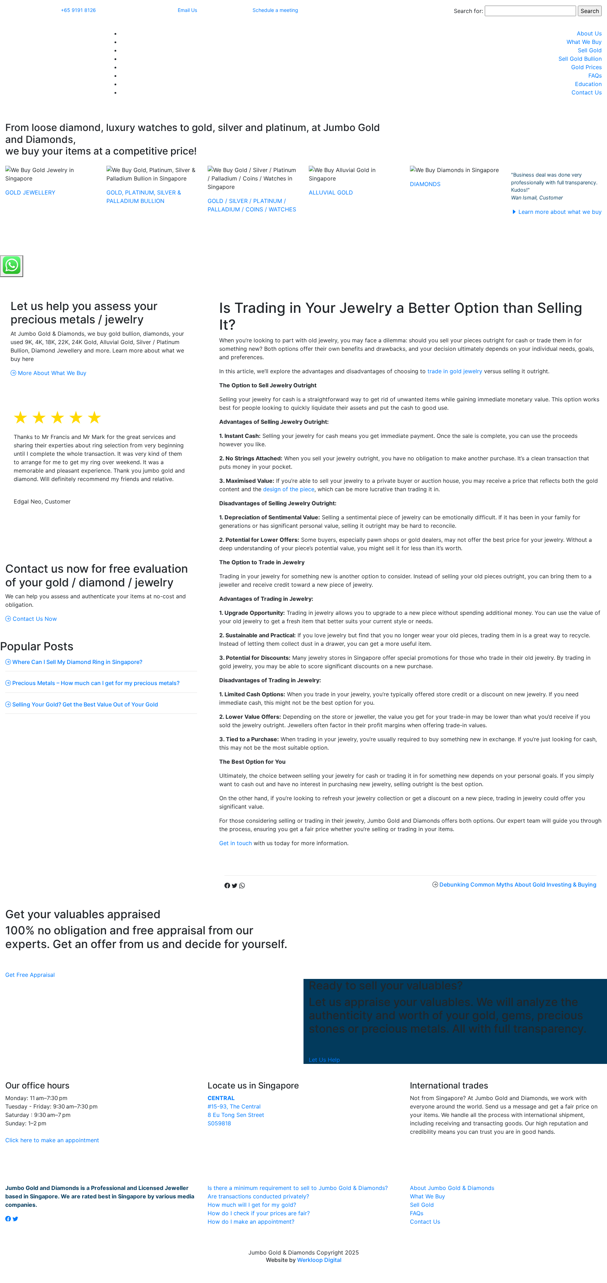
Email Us (187, 10)
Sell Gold (590, 50)
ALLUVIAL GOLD (331, 192)
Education (588, 83)
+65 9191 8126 (78, 10)
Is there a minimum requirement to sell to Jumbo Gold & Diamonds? (298, 1187)
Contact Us (587, 92)
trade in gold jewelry (454, 371)
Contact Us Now (34, 618)
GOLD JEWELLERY (30, 192)
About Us (589, 33)
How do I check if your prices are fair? (259, 1213)
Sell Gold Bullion (580, 58)
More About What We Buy (51, 372)
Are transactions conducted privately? (258, 1196)
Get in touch (235, 843)
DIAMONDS (425, 183)
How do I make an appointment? (251, 1221)
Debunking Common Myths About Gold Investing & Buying (517, 884)
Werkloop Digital (319, 1259)
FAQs (595, 75)
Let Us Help (324, 1059)
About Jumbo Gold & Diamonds (452, 1187)
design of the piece (288, 489)
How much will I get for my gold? (252, 1204)
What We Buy (584, 41)
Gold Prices (586, 67)
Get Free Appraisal (30, 974)
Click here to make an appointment (52, 1140)
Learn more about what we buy (559, 211)
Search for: (468, 10)
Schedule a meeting (275, 10)
